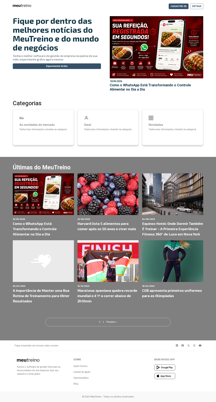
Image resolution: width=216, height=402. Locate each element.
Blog (75, 383)
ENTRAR (196, 6)
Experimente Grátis (57, 66)
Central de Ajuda (81, 372)
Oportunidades (81, 377)
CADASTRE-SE (179, 6)
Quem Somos (80, 366)
